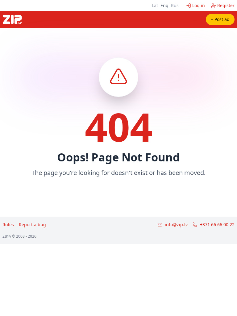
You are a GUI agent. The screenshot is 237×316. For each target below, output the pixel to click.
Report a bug (32, 224)
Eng (164, 5)
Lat (155, 5)
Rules (8, 224)
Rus (175, 5)
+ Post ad (220, 19)
